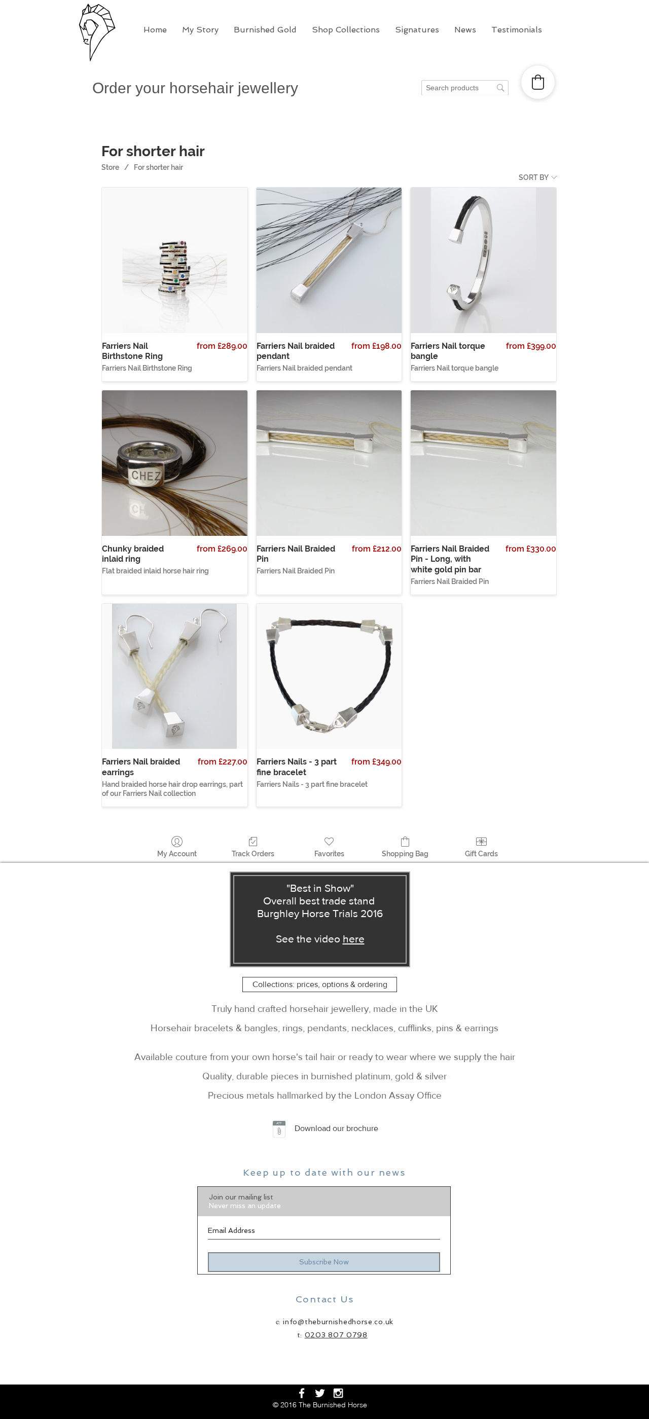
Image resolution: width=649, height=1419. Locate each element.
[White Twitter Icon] (320, 1393)
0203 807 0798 (336, 1335)
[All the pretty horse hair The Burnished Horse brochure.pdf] (279, 1130)
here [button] (354, 938)
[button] (200, 30)
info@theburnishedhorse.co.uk (338, 1322)
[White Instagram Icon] (338, 1393)
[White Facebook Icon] (301, 1393)
